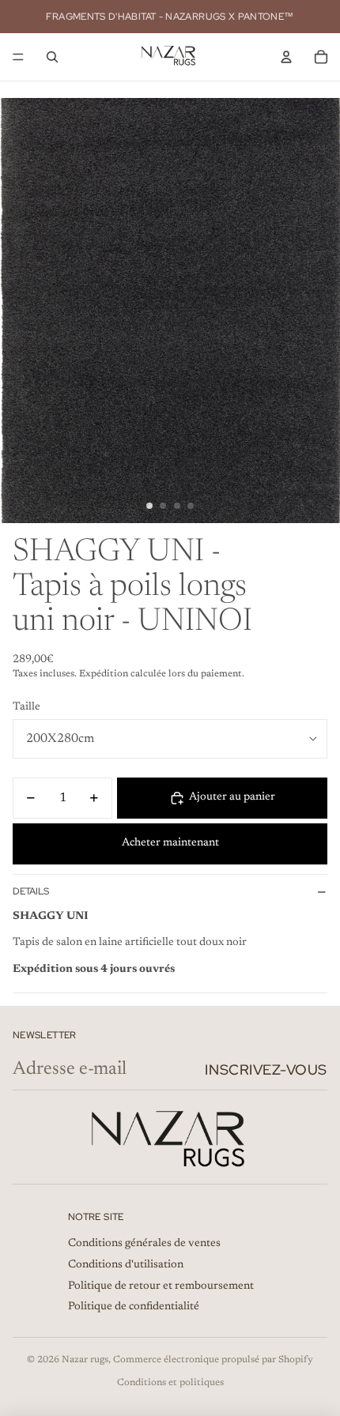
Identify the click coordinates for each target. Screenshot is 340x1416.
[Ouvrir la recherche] (52, 57)
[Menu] (18, 57)
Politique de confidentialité (133, 1306)
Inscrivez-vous (266, 1069)
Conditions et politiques (170, 1383)
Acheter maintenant (170, 843)
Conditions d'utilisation (125, 1265)
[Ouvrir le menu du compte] (286, 57)
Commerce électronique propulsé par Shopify (213, 1360)
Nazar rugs (85, 1360)
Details (31, 891)
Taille (26, 707)
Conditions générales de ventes (144, 1243)
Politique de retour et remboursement (161, 1286)
